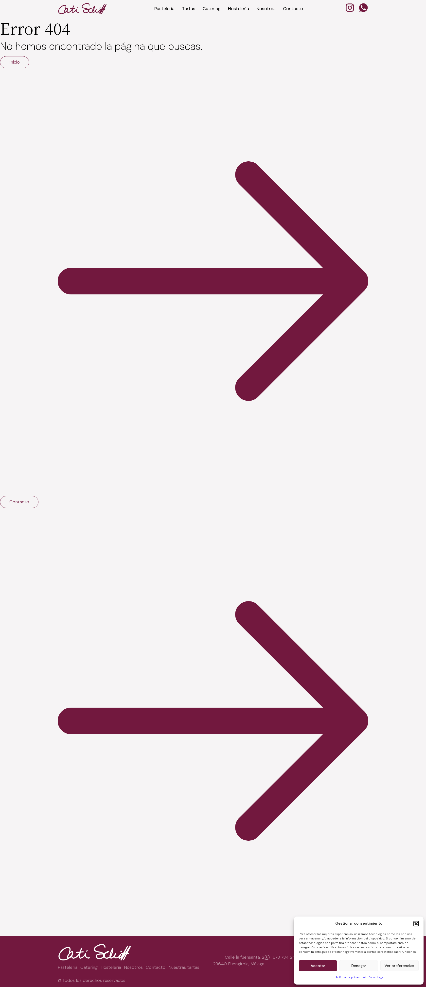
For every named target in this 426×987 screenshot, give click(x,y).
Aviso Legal (376, 977)
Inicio (14, 62)
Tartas (188, 9)
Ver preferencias (399, 965)
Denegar (358, 965)
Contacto (293, 9)
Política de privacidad (351, 977)
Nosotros (266, 9)
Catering (212, 9)
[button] (416, 923)
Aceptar (318, 965)
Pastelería (164, 9)
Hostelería (238, 9)
